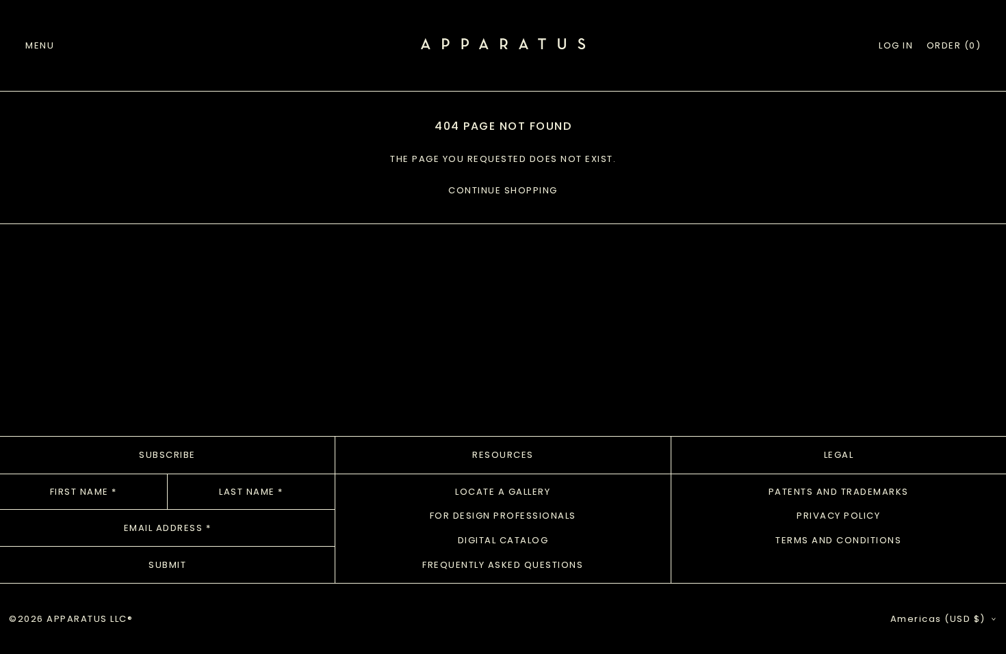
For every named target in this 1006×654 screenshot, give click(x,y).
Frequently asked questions (502, 564)
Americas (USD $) (939, 618)
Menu (39, 45)
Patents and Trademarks (839, 491)
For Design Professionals (503, 515)
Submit (167, 564)
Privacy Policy (838, 515)
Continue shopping (503, 190)
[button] (954, 46)
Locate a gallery (502, 491)
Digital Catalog (503, 540)
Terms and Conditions (838, 540)
